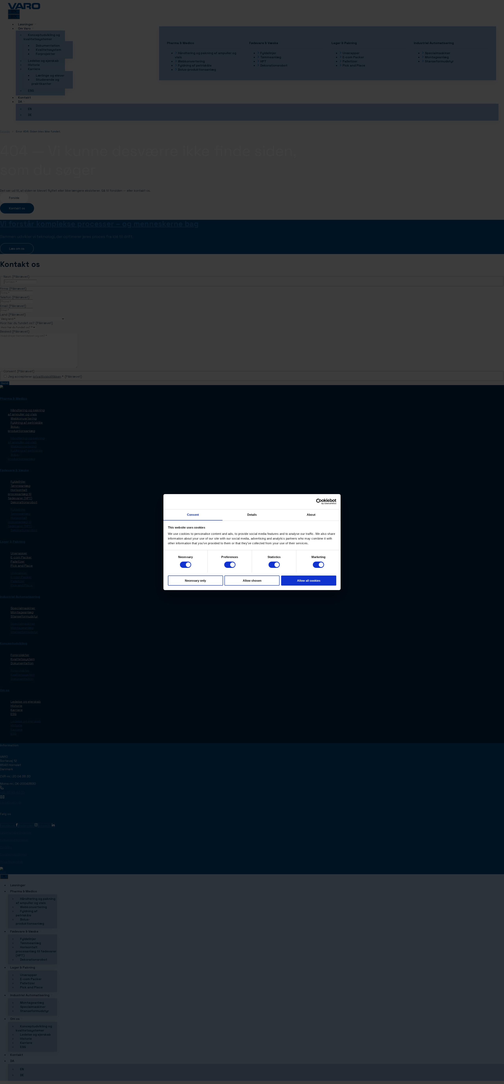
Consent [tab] (193, 514)
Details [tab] (252, 514)
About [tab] (311, 514)
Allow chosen (252, 580)
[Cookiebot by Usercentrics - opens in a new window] (319, 502)
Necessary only (195, 580)
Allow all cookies (308, 580)
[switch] (229, 565)
